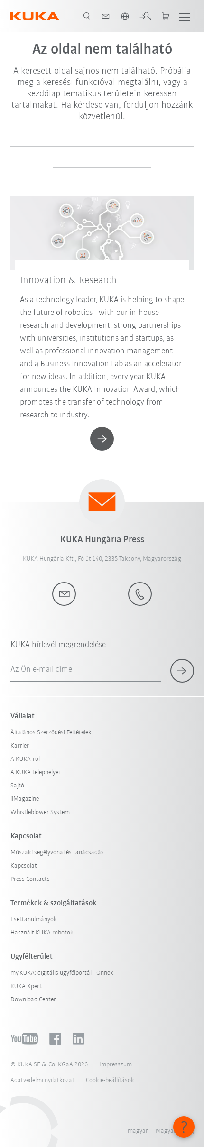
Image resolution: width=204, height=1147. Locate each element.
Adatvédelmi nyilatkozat (42, 1080)
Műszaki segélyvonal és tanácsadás (57, 852)
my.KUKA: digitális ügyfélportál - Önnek (61, 973)
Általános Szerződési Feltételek (51, 732)
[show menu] (184, 16)
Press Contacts (30, 879)
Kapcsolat (23, 866)
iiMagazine (24, 799)
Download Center (33, 999)
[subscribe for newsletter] (182, 671)
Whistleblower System (40, 812)
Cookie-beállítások (110, 1080)
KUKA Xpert (26, 986)
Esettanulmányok (33, 919)
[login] (145, 16)
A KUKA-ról (25, 759)
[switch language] (124, 16)
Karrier (19, 745)
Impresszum (115, 1064)
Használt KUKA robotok (42, 932)
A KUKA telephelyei (35, 772)
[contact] (105, 16)
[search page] (86, 16)
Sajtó (17, 785)
